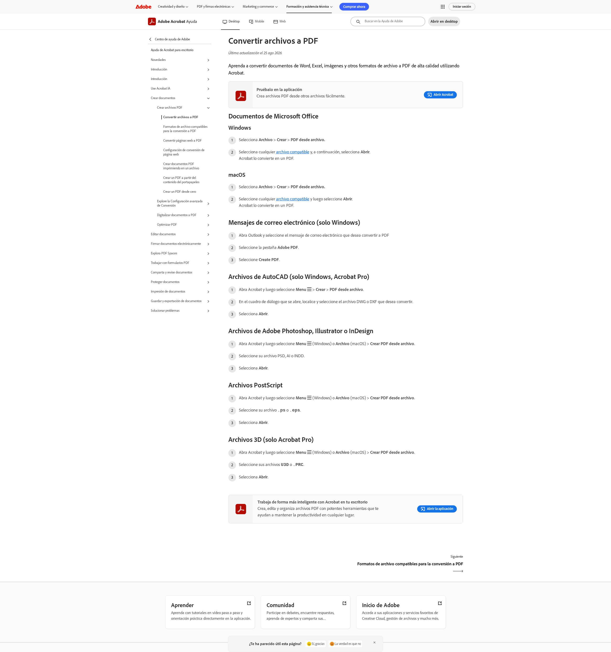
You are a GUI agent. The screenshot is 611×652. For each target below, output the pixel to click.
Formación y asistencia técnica (307, 7)
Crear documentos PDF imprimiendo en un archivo (181, 166)
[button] (443, 7)
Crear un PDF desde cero (179, 192)
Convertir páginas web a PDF (182, 141)
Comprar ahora (354, 7)
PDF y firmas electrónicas (213, 7)
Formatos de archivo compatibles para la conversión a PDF (185, 129)
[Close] (374, 642)
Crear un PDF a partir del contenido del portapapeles (181, 180)
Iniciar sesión (462, 7)
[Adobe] (143, 6)
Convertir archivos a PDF (180, 117)
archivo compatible (292, 152)
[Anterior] (286, 568)
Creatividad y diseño (171, 7)
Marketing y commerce (258, 7)
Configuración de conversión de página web (184, 152)
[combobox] (387, 21)
